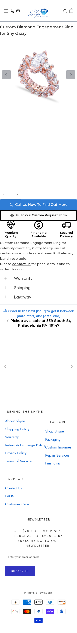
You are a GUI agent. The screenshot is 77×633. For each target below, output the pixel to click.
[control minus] (3, 195)
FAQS (9, 496)
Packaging (53, 439)
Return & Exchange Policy (25, 445)
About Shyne (15, 421)
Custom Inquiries (58, 447)
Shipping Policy (17, 429)
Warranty (12, 437)
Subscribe (20, 571)
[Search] (64, 11)
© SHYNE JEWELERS (38, 592)
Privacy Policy (15, 453)
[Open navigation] (6, 10)
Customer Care (17, 504)
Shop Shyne (54, 431)
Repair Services (57, 455)
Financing (52, 463)
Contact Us (13, 488)
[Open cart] (71, 11)
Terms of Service (18, 461)
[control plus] (18, 195)
